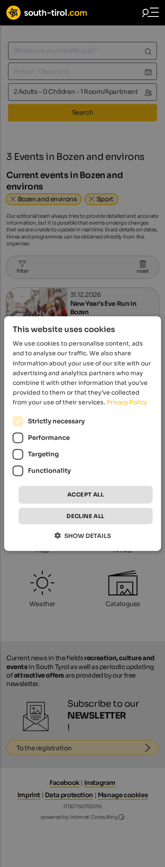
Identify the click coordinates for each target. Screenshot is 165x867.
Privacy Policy (127, 402)
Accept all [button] (85, 494)
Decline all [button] (85, 515)
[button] (83, 535)
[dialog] (82, 433)
